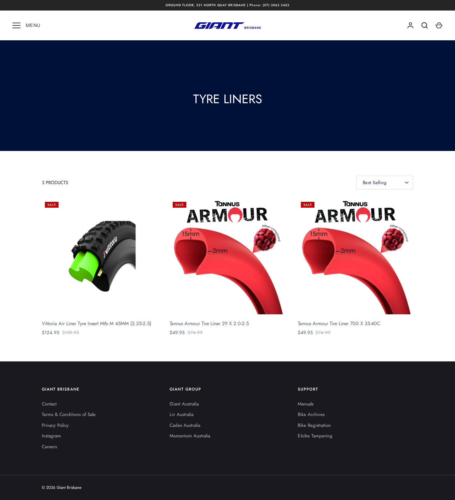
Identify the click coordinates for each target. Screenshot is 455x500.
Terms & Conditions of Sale (69, 414)
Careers (49, 446)
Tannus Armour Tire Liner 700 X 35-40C (339, 323)
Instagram (51, 435)
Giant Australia (184, 403)
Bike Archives (311, 414)
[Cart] (439, 25)
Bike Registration (314, 425)
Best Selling (375, 182)
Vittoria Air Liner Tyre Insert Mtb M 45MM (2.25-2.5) (96, 323)
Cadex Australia (185, 425)
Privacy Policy (55, 425)
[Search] (424, 25)
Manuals (306, 403)
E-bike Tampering (315, 435)
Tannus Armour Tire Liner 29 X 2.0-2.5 (209, 323)
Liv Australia (181, 414)
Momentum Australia (190, 435)
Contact (49, 403)
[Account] (410, 25)
